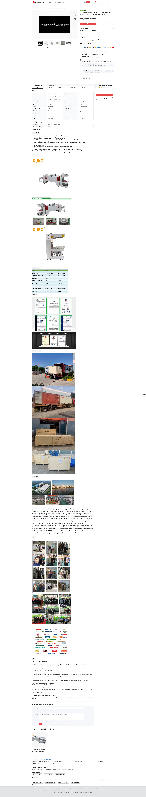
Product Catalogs (48, 759)
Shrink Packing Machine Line (38, 782)
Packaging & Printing (38, 8)
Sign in (113, 3)
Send (40, 723)
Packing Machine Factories (37, 779)
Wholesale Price (74, 788)
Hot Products (45, 788)
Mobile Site (97, 788)
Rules (113, 5)
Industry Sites (80, 788)
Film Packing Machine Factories (66, 779)
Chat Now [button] (106, 23)
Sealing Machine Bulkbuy (75, 782)
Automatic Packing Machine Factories (51, 779)
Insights (102, 788)
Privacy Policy (90, 792)
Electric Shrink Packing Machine (106, 779)
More (33, 784)
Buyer (88, 5)
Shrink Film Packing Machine (50, 782)
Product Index (93, 788)
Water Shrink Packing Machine (63, 782)
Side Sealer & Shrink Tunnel (77, 761)
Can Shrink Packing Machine (94, 779)
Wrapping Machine (53, 8)
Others (53, 763)
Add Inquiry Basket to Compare (55, 47)
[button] (90, 87)
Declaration (85, 792)
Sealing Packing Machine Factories (80, 779)
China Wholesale (68, 788)
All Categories (35, 5)
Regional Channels (86, 788)
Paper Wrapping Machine (61, 8)
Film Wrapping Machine (48, 774)
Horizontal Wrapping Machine (60, 774)
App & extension (100, 5)
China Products (50, 788)
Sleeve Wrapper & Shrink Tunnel (57, 761)
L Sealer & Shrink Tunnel (98, 761)
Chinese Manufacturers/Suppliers (59, 788)
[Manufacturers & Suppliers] (38, 2)
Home (33, 8)
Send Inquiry (88, 23)
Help (94, 5)
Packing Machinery (46, 8)
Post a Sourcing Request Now (64, 723)
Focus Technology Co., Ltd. (65, 792)
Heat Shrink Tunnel (35, 763)
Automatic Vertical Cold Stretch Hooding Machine (40, 761)
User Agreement (79, 792)
